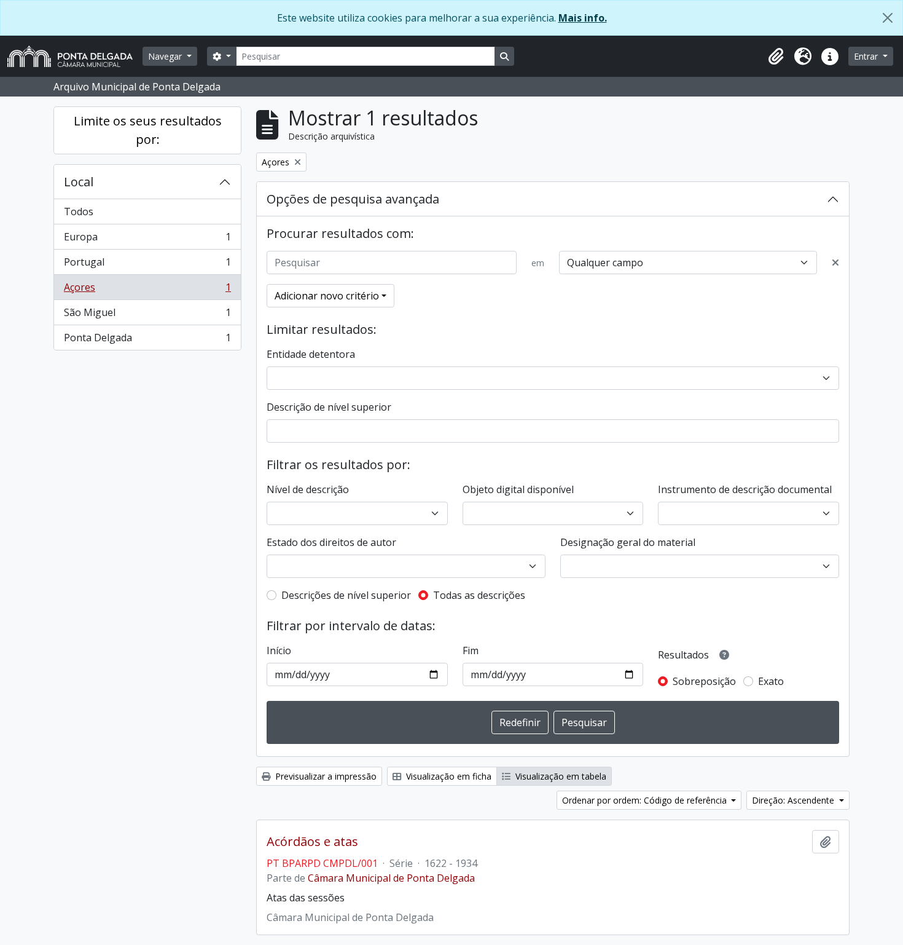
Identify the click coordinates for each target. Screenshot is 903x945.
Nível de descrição (308, 489)
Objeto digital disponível (518, 489)
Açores (147, 290)
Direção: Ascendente (794, 800)
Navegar (166, 56)
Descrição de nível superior (329, 407)
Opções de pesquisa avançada (353, 199)
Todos (78, 211)
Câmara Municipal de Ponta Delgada (391, 878)
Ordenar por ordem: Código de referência (645, 800)
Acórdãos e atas (312, 841)
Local (78, 181)
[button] (775, 56)
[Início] (75, 56)
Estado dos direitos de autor (331, 542)
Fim (471, 650)
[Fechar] (887, 18)
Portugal (147, 265)
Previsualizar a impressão (325, 776)
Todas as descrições (479, 595)
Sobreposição (704, 681)
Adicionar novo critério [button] (327, 295)
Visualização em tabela (559, 776)
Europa (147, 240)
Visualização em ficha (447, 776)
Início (279, 650)
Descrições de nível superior (346, 595)
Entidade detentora (311, 354)
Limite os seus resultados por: (148, 130)
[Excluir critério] (835, 262)
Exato (771, 681)
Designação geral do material (627, 542)
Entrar (867, 56)
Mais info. (582, 18)
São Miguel (147, 315)
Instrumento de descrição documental (745, 489)
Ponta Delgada (147, 340)
